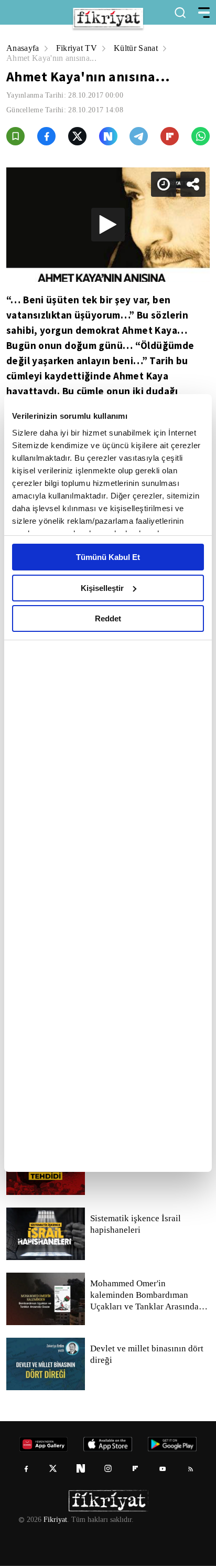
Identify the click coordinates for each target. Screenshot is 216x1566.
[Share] (199, 16)
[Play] (108, 783)
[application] (108, 783)
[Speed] (169, 16)
